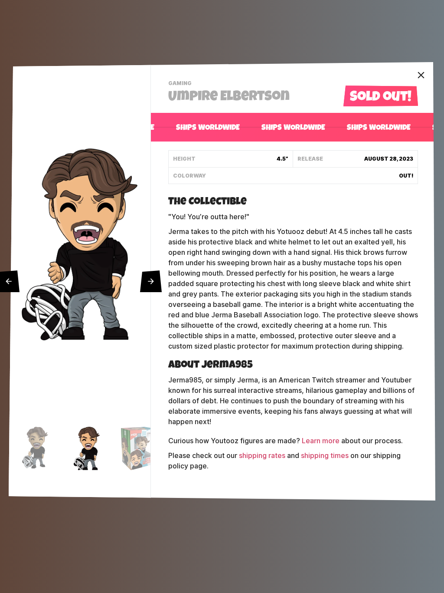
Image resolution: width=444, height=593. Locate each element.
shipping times (325, 455)
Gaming (181, 84)
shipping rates (262, 455)
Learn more (321, 441)
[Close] (421, 75)
